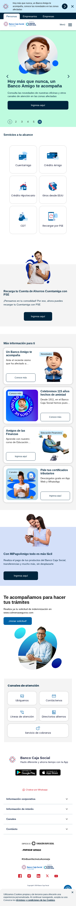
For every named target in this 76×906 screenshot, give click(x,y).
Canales (11, 819)
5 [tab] (33, 121)
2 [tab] (16, 121)
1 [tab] (10, 121)
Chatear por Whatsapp (37, 790)
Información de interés (20, 809)
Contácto (11, 829)
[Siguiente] (68, 76)
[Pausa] (39, 121)
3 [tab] (22, 121)
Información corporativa (20, 799)
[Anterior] (7, 76)
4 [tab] (28, 121)
